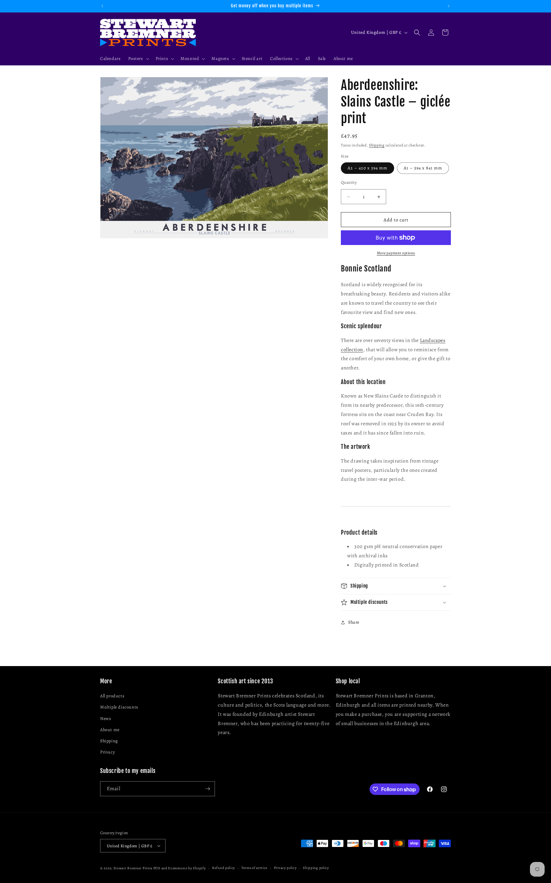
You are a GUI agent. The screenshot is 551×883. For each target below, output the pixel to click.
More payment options (396, 253)
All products (112, 696)
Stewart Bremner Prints (133, 868)
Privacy (107, 752)
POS (156, 868)
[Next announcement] (449, 6)
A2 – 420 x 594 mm (367, 168)
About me (110, 730)
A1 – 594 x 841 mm (423, 168)
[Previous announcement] (102, 6)
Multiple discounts (119, 707)
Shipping (377, 145)
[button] (137, 58)
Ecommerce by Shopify (187, 868)
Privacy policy (285, 867)
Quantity (349, 182)
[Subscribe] (208, 788)
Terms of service (254, 867)
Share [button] (353, 622)
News (105, 719)
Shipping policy (316, 867)
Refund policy (223, 867)
